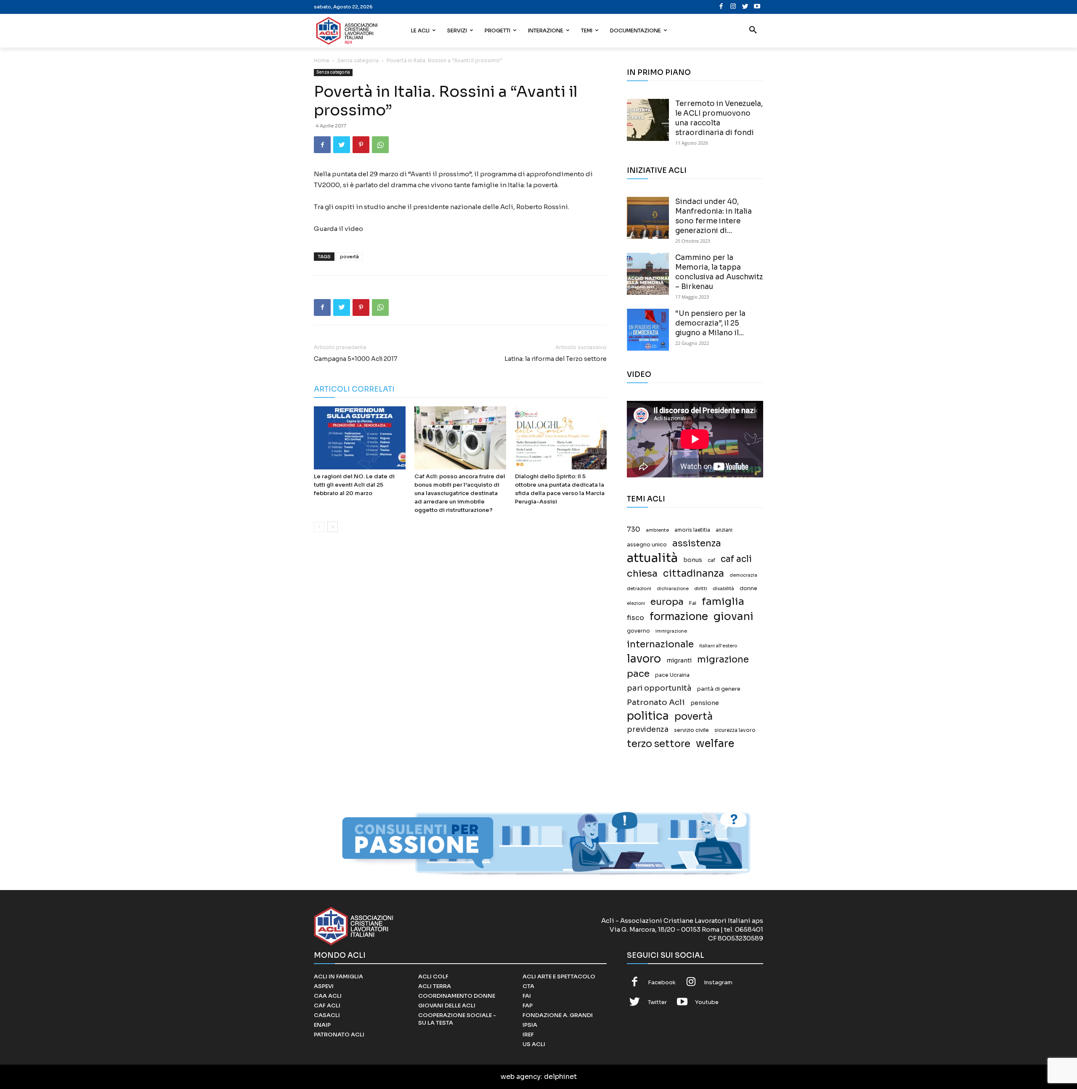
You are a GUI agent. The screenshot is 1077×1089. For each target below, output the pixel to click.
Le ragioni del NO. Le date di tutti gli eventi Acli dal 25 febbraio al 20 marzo (354, 485)
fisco (635, 617)
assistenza (696, 543)
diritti (700, 588)
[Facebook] (721, 7)
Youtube (707, 1002)
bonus (692, 560)
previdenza (647, 729)
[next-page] (332, 527)
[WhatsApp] (380, 144)
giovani (733, 616)
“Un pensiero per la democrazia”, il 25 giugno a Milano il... (710, 323)
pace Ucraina (672, 675)
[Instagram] (733, 7)
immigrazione (671, 631)
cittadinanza (693, 573)
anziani (724, 530)
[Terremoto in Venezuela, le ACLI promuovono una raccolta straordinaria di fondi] (648, 120)
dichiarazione (673, 588)
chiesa (642, 573)
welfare (715, 743)
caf (711, 560)
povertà (349, 257)
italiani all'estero (718, 646)
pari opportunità (659, 688)
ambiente (657, 530)
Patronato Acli (656, 702)
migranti (679, 660)
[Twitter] (745, 7)
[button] (753, 31)
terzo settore (658, 743)
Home (321, 60)
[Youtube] (757, 7)
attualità (652, 558)
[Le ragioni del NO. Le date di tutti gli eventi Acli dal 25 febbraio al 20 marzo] (360, 437)
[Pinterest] (361, 144)
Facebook (662, 982)
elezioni (636, 603)
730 (633, 529)
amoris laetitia (692, 530)
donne (748, 588)
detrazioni (639, 588)
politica (648, 716)
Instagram (718, 982)
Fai (692, 603)
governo (638, 631)
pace (638, 673)
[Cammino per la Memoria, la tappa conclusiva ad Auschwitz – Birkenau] (648, 274)
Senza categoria (358, 60)
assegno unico (647, 544)
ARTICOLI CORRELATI (354, 389)
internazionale (660, 644)
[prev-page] (319, 527)
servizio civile (691, 730)
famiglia (723, 601)
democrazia (743, 575)
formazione (679, 616)
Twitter (657, 1002)
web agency (521, 1076)
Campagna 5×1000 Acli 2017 (355, 359)
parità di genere (718, 689)
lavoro (644, 658)
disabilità (723, 588)
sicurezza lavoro (735, 730)
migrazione (723, 659)
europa (667, 601)
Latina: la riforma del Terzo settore (555, 359)
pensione (704, 703)
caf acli (736, 559)
